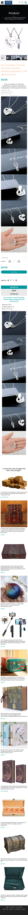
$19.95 (4, 267)
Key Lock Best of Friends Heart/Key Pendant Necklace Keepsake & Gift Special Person (15, 18)
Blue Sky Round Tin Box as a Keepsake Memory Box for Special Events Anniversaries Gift (12, 605)
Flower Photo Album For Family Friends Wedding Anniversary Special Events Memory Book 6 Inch (12, 751)
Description (14, 287)
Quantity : (3, 261)
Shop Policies (19, 907)
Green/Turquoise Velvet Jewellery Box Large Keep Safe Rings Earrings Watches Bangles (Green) (14, 896)
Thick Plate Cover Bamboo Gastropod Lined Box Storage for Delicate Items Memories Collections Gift (14, 493)
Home (14, 16)
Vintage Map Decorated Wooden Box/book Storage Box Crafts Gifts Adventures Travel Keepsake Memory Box (14, 787)
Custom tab (14, 294)
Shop (7, 909)
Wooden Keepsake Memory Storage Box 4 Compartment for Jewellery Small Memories (13, 824)
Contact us (12, 907)
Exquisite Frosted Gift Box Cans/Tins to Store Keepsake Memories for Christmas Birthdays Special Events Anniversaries (13, 678)
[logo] (8, 3)
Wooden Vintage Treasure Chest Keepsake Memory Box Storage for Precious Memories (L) (14, 860)
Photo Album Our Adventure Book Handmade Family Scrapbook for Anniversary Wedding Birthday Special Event (14, 715)
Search (7, 907)
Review (14, 290)
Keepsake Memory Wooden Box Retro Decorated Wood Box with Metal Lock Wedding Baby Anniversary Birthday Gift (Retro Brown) (13, 568)
